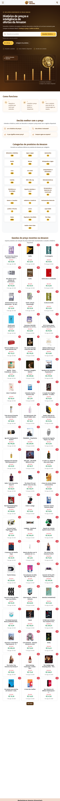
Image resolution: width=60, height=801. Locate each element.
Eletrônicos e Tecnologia (12, 191)
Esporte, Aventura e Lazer (29, 191)
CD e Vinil (30, 172)
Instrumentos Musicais (47, 202)
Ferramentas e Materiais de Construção (48, 191)
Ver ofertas (7, 43)
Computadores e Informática (48, 172)
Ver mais (30, 703)
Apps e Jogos (30, 154)
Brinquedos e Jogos (47, 163)
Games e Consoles (12, 202)
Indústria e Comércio (30, 202)
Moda (12, 218)
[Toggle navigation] (3, 2)
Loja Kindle (48, 210)
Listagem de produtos (22, 43)
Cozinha (12, 181)
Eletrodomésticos (48, 181)
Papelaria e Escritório (30, 218)
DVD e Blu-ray (30, 181)
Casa (12, 172)
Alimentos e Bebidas (12, 154)
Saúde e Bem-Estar (30, 227)
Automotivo (48, 154)
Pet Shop (47, 218)
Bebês (12, 163)
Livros (30, 210)
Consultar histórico (47, 34)
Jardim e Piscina (12, 210)
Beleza (30, 163)
